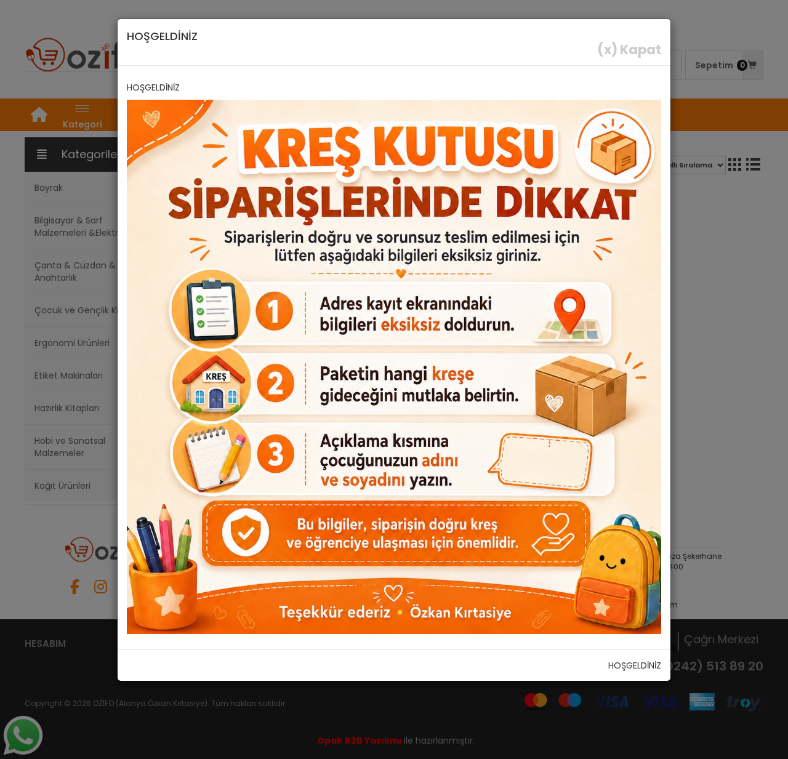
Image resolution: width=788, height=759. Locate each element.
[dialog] (394, 379)
